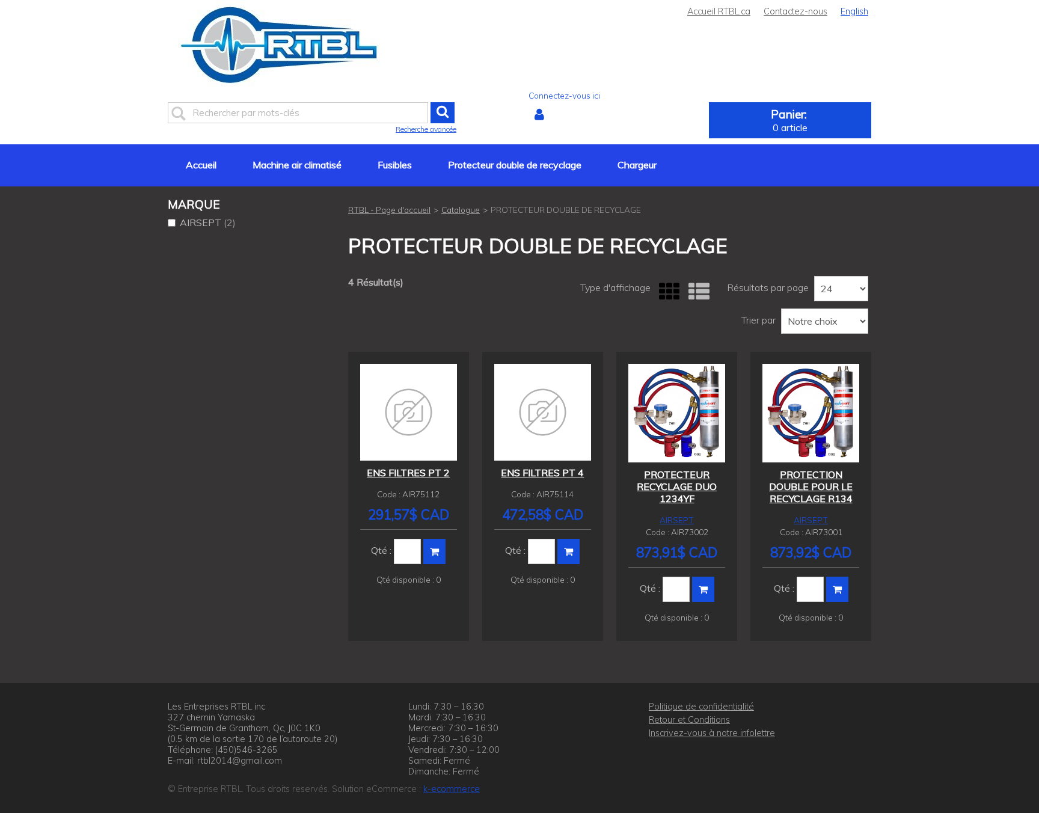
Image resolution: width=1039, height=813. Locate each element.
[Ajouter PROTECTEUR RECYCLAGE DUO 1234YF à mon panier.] (703, 589)
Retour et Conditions (689, 719)
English (854, 11)
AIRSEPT (208, 222)
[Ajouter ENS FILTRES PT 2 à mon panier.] (434, 551)
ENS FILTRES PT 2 (408, 473)
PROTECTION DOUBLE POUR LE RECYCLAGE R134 (811, 486)
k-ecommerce (451, 789)
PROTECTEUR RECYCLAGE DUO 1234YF (677, 486)
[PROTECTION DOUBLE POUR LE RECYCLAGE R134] (810, 413)
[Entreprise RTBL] (279, 45)
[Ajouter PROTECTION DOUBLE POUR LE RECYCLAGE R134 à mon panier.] (837, 589)
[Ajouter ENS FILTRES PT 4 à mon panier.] (568, 551)
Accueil (201, 165)
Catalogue (460, 209)
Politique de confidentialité (701, 706)
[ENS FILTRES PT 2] (408, 412)
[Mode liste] (696, 291)
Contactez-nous (795, 11)
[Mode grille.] (666, 291)
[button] (790, 120)
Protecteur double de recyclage (514, 165)
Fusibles (395, 165)
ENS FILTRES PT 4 (542, 473)
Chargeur (637, 165)
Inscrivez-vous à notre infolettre (712, 733)
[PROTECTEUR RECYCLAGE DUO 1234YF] (676, 413)
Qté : (381, 550)
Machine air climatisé (297, 165)
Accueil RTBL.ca (718, 11)
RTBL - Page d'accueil (389, 209)
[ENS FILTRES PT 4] (542, 412)
